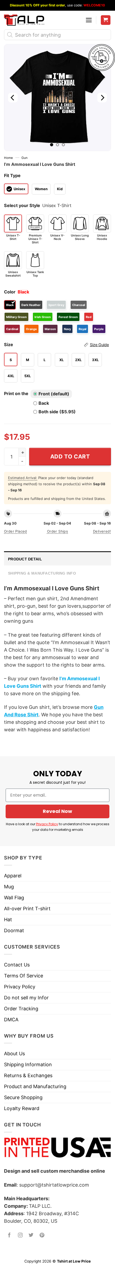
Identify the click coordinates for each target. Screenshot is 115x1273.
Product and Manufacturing (35, 1086)
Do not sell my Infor (26, 997)
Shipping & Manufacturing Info (42, 573)
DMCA (11, 1019)
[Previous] (13, 97)
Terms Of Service (23, 975)
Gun (24, 158)
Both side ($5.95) (57, 411)
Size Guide (99, 344)
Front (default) (54, 393)
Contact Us (17, 965)
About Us (14, 1053)
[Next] (102, 97)
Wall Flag (14, 897)
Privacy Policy (47, 824)
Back (44, 403)
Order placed (15, 531)
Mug (9, 886)
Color (10, 292)
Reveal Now (57, 811)
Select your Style (22, 205)
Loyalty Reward (21, 1108)
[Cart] (106, 20)
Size (56, 344)
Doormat (14, 930)
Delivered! (102, 531)
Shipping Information (28, 1064)
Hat (8, 919)
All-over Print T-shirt (27, 908)
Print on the (16, 393)
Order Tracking (21, 1008)
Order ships (57, 531)
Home (8, 158)
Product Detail (25, 559)
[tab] (57, 558)
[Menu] (88, 20)
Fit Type (12, 175)
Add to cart (70, 456)
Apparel (12, 875)
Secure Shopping (23, 1097)
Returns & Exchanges (28, 1075)
